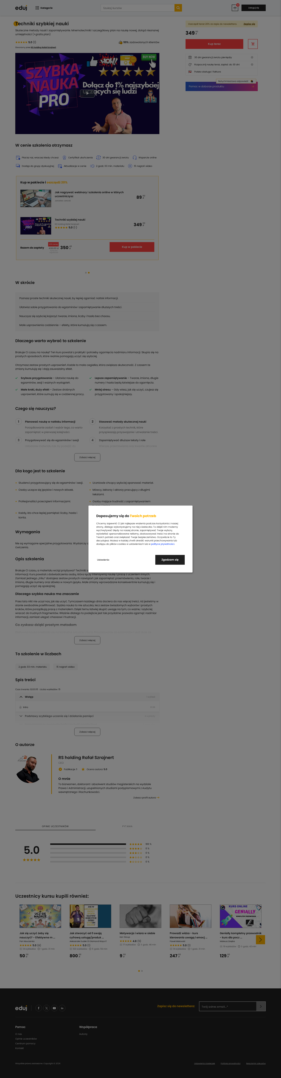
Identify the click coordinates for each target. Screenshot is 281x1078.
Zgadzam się (170, 560)
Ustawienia (103, 559)
